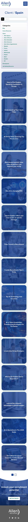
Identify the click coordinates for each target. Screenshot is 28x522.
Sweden (6, 59)
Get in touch (14, 498)
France (5, 48)
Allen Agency (7, 35)
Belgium (6, 46)
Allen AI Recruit (8, 37)
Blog (4, 28)
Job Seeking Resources (8, 66)
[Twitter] (12, 518)
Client (4, 33)
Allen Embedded (8, 40)
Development (6, 63)
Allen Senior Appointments (10, 44)
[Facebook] (9, 518)
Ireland (5, 50)
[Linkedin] (18, 518)
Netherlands (7, 52)
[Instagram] (15, 518)
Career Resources (7, 31)
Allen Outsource (8, 42)
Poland (5, 54)
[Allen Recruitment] (5, 4)
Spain (5, 56)
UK (4, 61)
